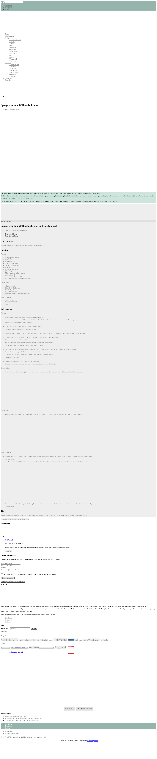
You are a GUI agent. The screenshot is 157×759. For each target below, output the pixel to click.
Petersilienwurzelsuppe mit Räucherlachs (29, 718)
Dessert (11, 45)
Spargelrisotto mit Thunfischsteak (27, 720)
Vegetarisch (13, 59)
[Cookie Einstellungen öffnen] (17, 757)
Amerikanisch (14, 65)
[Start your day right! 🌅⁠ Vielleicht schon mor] (130, 664)
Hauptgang (13, 51)
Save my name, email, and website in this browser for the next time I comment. (29, 574)
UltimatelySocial (92, 741)
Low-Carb (12, 53)
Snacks (11, 55)
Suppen (12, 57)
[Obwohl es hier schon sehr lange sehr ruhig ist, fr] (26, 664)
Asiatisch (12, 67)
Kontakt (8, 80)
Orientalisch (13, 74)
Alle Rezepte (9, 36)
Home (7, 34)
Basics (11, 44)
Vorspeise (12, 61)
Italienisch (12, 68)
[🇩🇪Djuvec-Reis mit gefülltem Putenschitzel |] (130, 698)
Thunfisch (25, 519)
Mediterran (13, 70)
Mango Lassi (21, 717)
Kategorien (9, 38)
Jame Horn (8, 718)
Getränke (12, 49)
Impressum (8, 731)
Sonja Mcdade (10, 717)
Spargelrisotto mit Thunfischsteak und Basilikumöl (29, 225)
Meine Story (9, 78)
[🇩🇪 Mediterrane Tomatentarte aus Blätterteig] (78, 664)
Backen (12, 42)
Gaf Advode (9, 720)
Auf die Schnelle (15, 40)
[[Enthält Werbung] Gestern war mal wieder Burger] (78, 681)
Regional (12, 76)
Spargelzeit (18, 519)
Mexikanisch (13, 72)
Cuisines (8, 63)
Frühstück (12, 47)
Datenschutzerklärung (12, 733)
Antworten (8, 551)
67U (71, 547)
